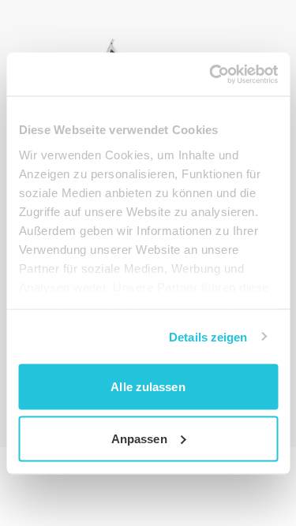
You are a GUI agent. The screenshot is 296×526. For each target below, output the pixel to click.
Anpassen (139, 438)
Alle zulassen (148, 387)
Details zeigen (208, 336)
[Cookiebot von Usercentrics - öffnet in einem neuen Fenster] (211, 74)
